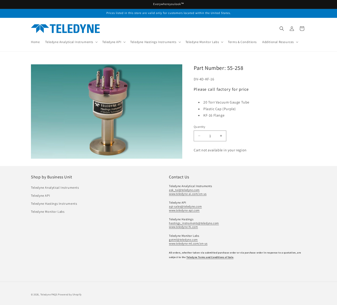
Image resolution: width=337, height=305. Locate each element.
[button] (70, 42)
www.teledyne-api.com (184, 210)
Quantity (199, 127)
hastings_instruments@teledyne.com (194, 223)
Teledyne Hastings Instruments (54, 204)
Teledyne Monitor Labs (48, 212)
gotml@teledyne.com (183, 240)
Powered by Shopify (70, 294)
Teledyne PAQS (49, 294)
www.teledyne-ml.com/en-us (188, 243)
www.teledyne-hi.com (183, 227)
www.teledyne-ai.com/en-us (188, 194)
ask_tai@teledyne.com (184, 190)
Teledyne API (40, 195)
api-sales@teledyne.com (185, 206)
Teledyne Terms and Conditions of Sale (209, 257)
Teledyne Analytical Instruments (55, 187)
